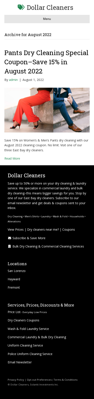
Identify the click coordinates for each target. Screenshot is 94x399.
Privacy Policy (16, 379)
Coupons (68, 229)
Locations (17, 263)
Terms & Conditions (66, 379)
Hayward (14, 279)
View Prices (16, 229)
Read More (12, 158)
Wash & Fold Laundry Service (28, 329)
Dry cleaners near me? (43, 229)
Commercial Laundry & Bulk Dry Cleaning (37, 337)
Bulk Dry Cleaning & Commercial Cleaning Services (48, 246)
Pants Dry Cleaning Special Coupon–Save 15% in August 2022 (46, 61)
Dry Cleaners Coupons (23, 320)
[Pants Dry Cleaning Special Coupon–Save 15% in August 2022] (47, 110)
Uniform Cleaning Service (25, 345)
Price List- (27, 312)
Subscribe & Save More (28, 238)
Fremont (14, 287)
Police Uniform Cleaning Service (30, 354)
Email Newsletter (20, 362)
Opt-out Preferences (39, 379)
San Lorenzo (17, 271)
